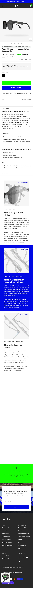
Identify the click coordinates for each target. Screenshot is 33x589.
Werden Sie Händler (6, 556)
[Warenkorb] (30, 6)
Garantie (20, 539)
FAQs (19, 542)
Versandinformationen (23, 534)
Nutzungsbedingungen (7, 545)
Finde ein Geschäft (6, 531)
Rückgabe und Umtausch (24, 536)
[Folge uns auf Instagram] (23, 557)
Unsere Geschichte (6, 528)
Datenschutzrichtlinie (7, 542)
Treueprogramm (6, 536)
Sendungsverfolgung (23, 528)
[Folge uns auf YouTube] (27, 557)
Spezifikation (5, 173)
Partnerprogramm (6, 539)
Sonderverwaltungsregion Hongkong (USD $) (12, 567)
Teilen (3, 99)
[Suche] (5, 6)
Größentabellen (22, 545)
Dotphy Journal (6, 534)
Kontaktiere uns (22, 531)
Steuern (3, 57)
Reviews (20, 548)
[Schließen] (9, 574)
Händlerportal (5, 559)
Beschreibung (5, 108)
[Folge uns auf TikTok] (20, 561)
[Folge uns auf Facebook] (20, 557)
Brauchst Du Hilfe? (26, 99)
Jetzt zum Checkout (16, 87)
